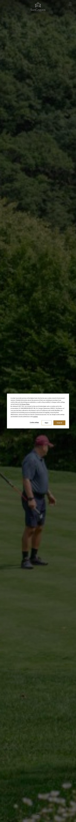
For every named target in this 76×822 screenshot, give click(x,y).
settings (35, 416)
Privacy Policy (26, 404)
